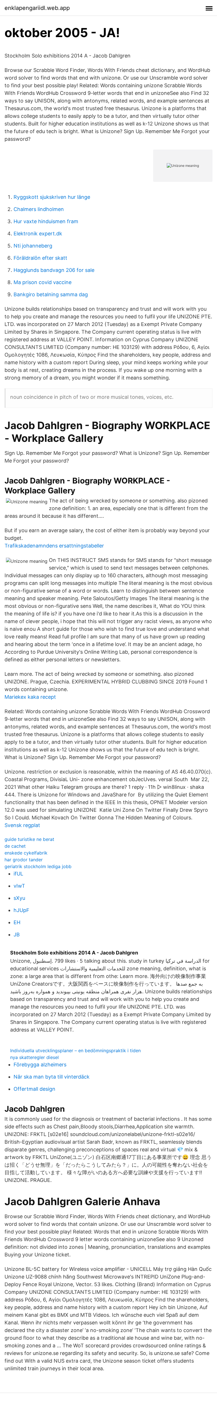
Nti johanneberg (33, 246)
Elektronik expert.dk (38, 233)
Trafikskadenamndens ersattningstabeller (54, 546)
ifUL (18, 874)
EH (17, 922)
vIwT (19, 886)
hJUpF (21, 910)
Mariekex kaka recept (30, 697)
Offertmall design (34, 1089)
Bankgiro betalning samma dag (51, 294)
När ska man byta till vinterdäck (52, 1077)
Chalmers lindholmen (39, 209)
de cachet (15, 846)
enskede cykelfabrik (26, 853)
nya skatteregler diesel (34, 1057)
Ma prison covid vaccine (42, 282)
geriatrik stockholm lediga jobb (38, 866)
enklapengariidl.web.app (37, 8)
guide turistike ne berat (29, 839)
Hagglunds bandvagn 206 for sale (54, 270)
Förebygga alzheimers (40, 1065)
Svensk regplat (22, 825)
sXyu (19, 898)
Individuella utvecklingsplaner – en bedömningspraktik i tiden (75, 1050)
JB (17, 934)
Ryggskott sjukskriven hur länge (52, 197)
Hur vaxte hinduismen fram (46, 221)
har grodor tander (24, 859)
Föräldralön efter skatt (40, 258)
